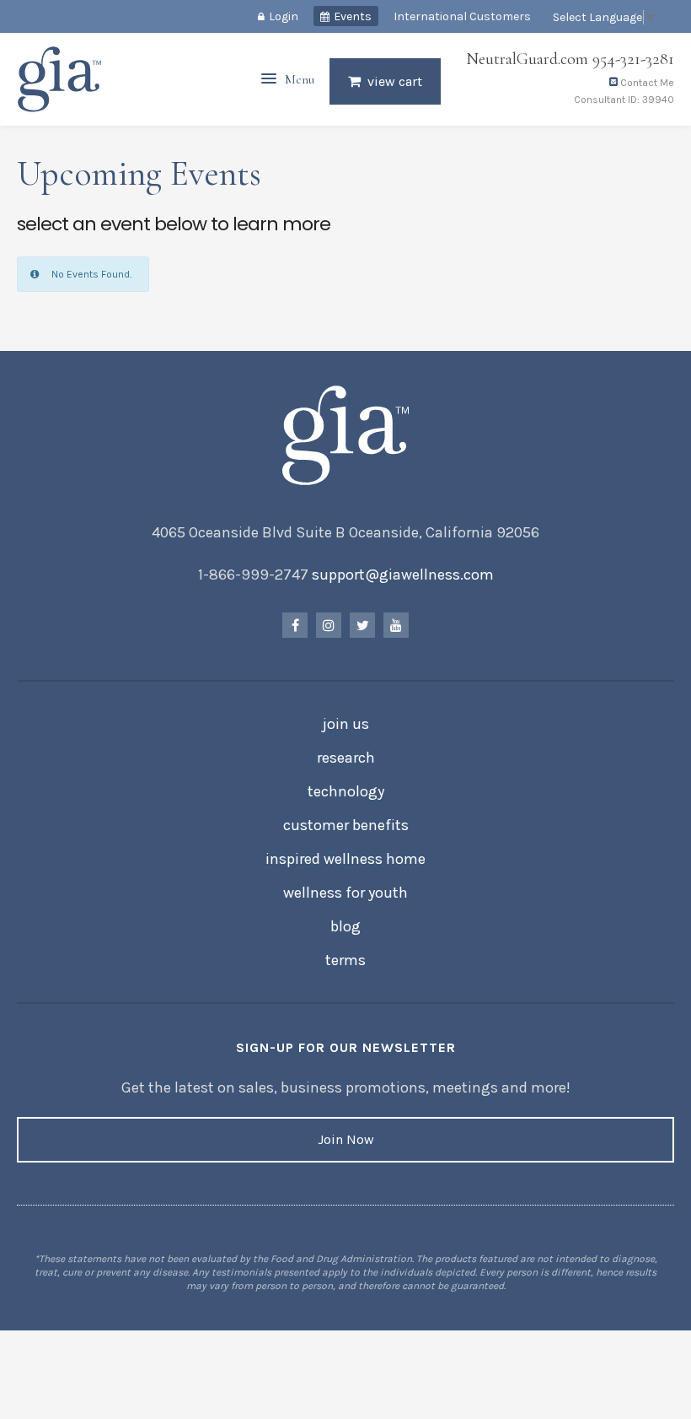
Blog (345, 926)
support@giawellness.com (403, 574)
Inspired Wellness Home (345, 859)
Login (283, 16)
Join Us (346, 724)
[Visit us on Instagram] (328, 625)
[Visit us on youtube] (396, 625)
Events (353, 16)
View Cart (394, 81)
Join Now (346, 1139)
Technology (346, 791)
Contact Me (646, 83)
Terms (345, 960)
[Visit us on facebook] (295, 625)
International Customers (462, 16)
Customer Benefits (346, 825)
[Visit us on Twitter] (362, 625)
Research (346, 757)
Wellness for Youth (345, 892)
